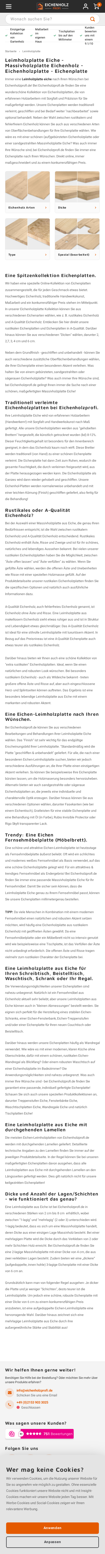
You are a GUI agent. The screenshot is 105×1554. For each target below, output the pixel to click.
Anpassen (52, 1542)
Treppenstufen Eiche (33, 1100)
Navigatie (8, 6)
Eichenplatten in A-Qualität (65, 328)
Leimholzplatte (31, 51)
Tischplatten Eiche (18, 1113)
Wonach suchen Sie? (92, 19)
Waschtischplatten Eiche (23, 1107)
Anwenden (52, 1528)
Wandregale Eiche (55, 1107)
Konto (85, 6)
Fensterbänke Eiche (63, 1100)
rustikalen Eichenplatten (22, 328)
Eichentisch (23, 810)
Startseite (11, 51)
